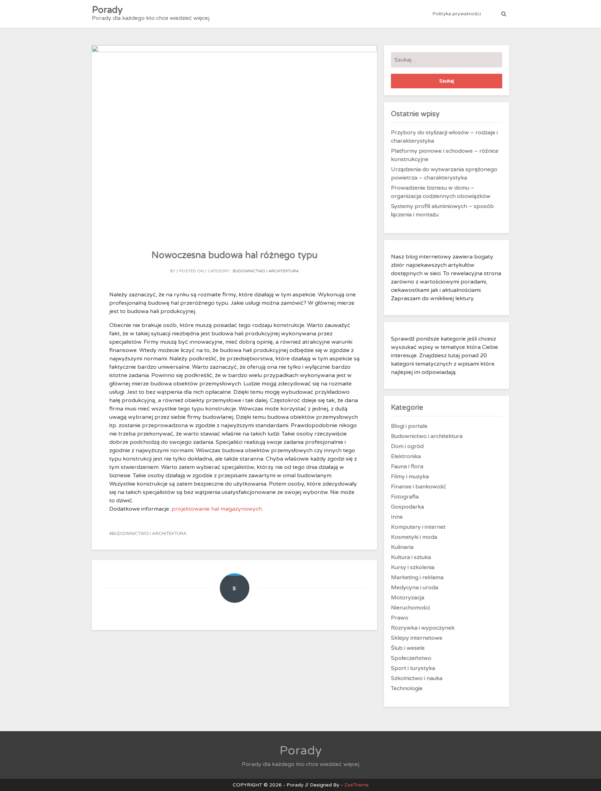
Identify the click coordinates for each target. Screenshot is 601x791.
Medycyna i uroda (414, 587)
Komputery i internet (418, 527)
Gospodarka (407, 506)
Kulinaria (402, 547)
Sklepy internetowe (416, 637)
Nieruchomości (410, 607)
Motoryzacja (407, 597)
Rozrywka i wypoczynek (423, 627)
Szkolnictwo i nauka (416, 678)
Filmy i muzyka (410, 476)
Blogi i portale (409, 426)
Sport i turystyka (413, 668)
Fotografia (405, 496)
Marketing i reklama (417, 577)
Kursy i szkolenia (412, 567)
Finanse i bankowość (418, 486)
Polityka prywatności (456, 14)
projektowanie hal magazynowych (216, 508)
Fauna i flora (407, 466)
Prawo (399, 617)
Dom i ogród (407, 446)
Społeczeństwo (411, 658)
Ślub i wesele (408, 648)
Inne (397, 516)
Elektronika (406, 456)
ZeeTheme (356, 785)
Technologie (407, 688)
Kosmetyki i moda (414, 537)
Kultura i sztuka (411, 557)
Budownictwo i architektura (266, 271)
